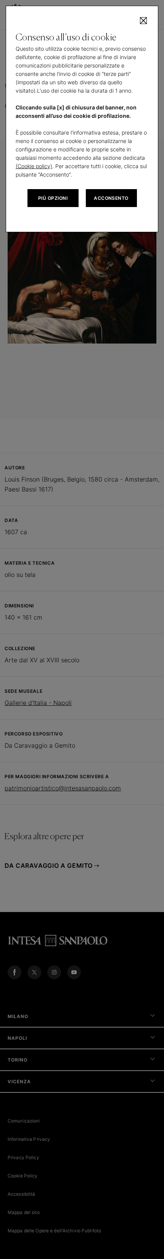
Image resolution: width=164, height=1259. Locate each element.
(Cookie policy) (34, 166)
